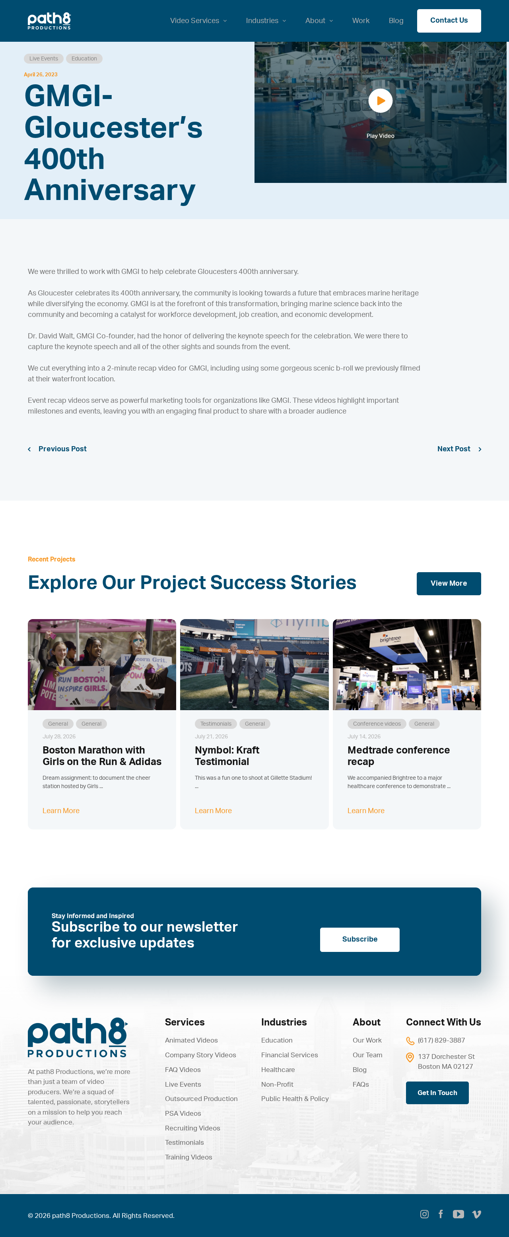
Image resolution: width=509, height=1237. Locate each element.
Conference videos (377, 724)
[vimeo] (476, 1215)
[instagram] (424, 1215)
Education (84, 59)
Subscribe (360, 939)
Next (445, 449)
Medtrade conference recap (399, 756)
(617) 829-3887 (441, 1040)
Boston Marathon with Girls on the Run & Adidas (102, 756)
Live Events (43, 59)
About (367, 1022)
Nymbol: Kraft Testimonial (227, 756)
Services (185, 1022)
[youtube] (458, 1214)
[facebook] (441, 1215)
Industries (284, 1022)
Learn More (61, 811)
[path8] (78, 1021)
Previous (54, 449)
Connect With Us (443, 1022)
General (58, 724)
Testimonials (215, 724)
